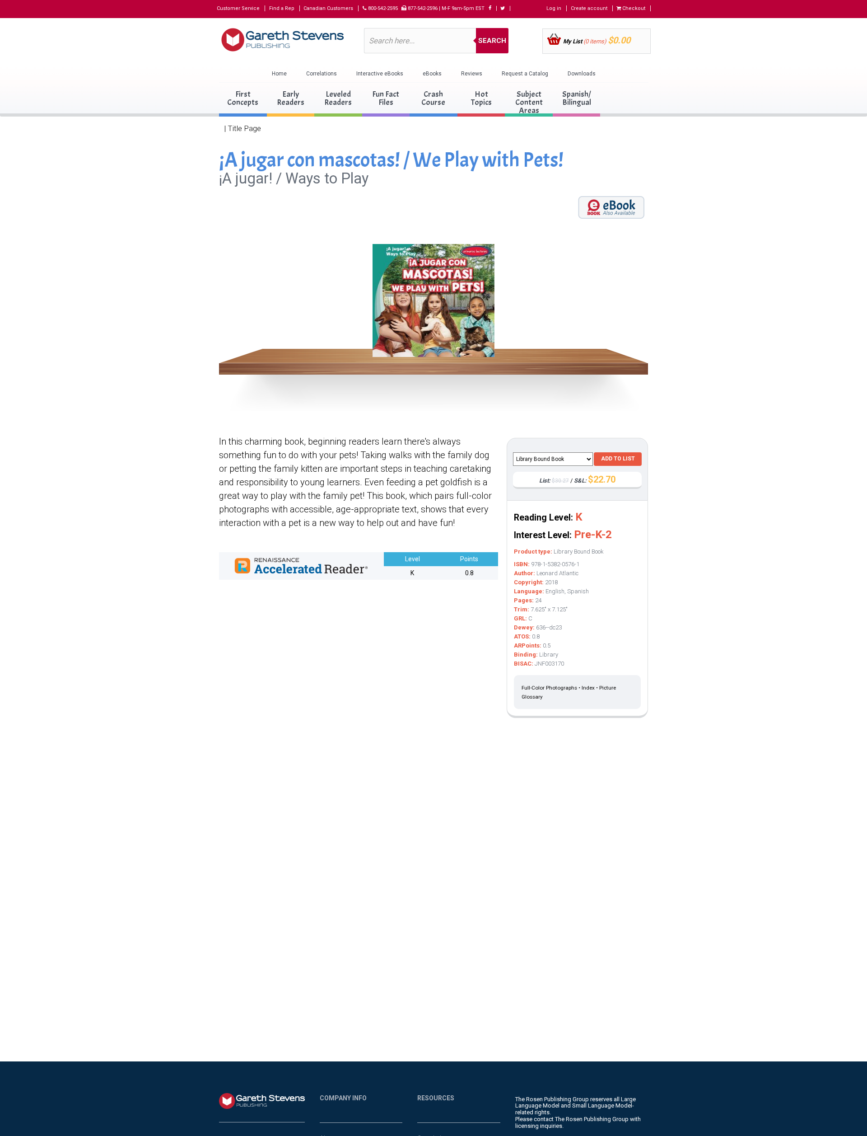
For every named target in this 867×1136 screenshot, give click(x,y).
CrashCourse (433, 98)
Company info (343, 1098)
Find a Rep (281, 8)
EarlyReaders (290, 98)
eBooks (432, 73)
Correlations (321, 73)
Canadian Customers (328, 8)
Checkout (633, 8)
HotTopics (481, 98)
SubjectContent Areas (529, 102)
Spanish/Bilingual (576, 98)
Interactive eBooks (379, 73)
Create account (589, 8)
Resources (435, 1098)
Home (279, 73)
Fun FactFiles (385, 98)
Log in (553, 8)
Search (492, 41)
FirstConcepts (242, 98)
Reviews (471, 73)
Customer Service (238, 8)
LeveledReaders (338, 98)
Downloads (582, 73)
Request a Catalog (525, 73)
